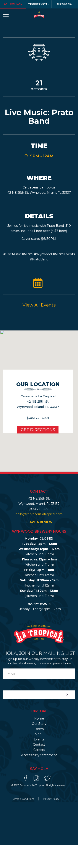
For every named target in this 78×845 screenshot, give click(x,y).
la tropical (13, 3)
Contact (39, 745)
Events (39, 739)
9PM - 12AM (42, 156)
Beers (39, 729)
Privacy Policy (51, 798)
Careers (39, 750)
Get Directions (38, 429)
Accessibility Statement (39, 755)
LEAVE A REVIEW (39, 522)
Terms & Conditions (23, 798)
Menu (39, 734)
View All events (39, 305)
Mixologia (64, 4)
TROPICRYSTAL (38, 4)
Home (39, 718)
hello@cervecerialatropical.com (39, 514)
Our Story (39, 724)
